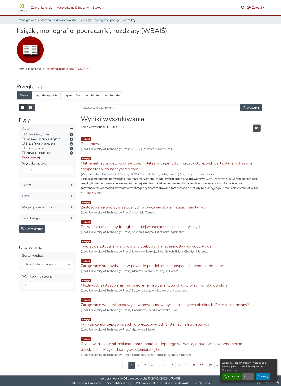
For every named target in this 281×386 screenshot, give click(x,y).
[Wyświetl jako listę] (23, 107)
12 (210, 365)
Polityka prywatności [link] (148, 383)
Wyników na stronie (37, 277)
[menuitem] (72, 7)
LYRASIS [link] (175, 378)
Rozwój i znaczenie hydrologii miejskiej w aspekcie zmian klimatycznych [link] (141, 226)
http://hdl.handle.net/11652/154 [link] (68, 69)
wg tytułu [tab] (92, 95)
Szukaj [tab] (24, 95)
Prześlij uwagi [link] (202, 383)
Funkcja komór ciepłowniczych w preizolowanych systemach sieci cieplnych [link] (145, 324)
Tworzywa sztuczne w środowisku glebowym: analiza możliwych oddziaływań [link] (147, 246)
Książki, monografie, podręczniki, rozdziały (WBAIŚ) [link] (103, 20)
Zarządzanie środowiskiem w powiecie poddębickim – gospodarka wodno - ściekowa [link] (153, 265)
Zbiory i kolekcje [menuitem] (41, 8)
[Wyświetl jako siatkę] (31, 107)
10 (193, 365)
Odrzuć (248, 376)
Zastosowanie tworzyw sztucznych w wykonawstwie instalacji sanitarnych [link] (144, 207)
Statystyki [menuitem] (99, 8)
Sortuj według (33, 256)
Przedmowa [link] (91, 143)
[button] (22, 7)
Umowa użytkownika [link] (177, 383)
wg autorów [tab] (72, 95)
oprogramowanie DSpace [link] (117, 378)
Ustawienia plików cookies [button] (87, 383)
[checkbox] (23, 134)
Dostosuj (263, 376)
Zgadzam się (231, 376)
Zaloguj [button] (257, 8)
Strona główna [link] (26, 20)
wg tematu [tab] (112, 95)
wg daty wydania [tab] (46, 95)
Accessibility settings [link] (119, 383)
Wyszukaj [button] (253, 108)
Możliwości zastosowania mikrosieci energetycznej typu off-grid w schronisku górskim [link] (154, 285)
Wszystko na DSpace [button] (71, 8)
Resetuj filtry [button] (33, 229)
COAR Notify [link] (270, 382)
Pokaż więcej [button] (31, 158)
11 (202, 365)
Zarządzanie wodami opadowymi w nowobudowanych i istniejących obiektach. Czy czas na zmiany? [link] (165, 304)
